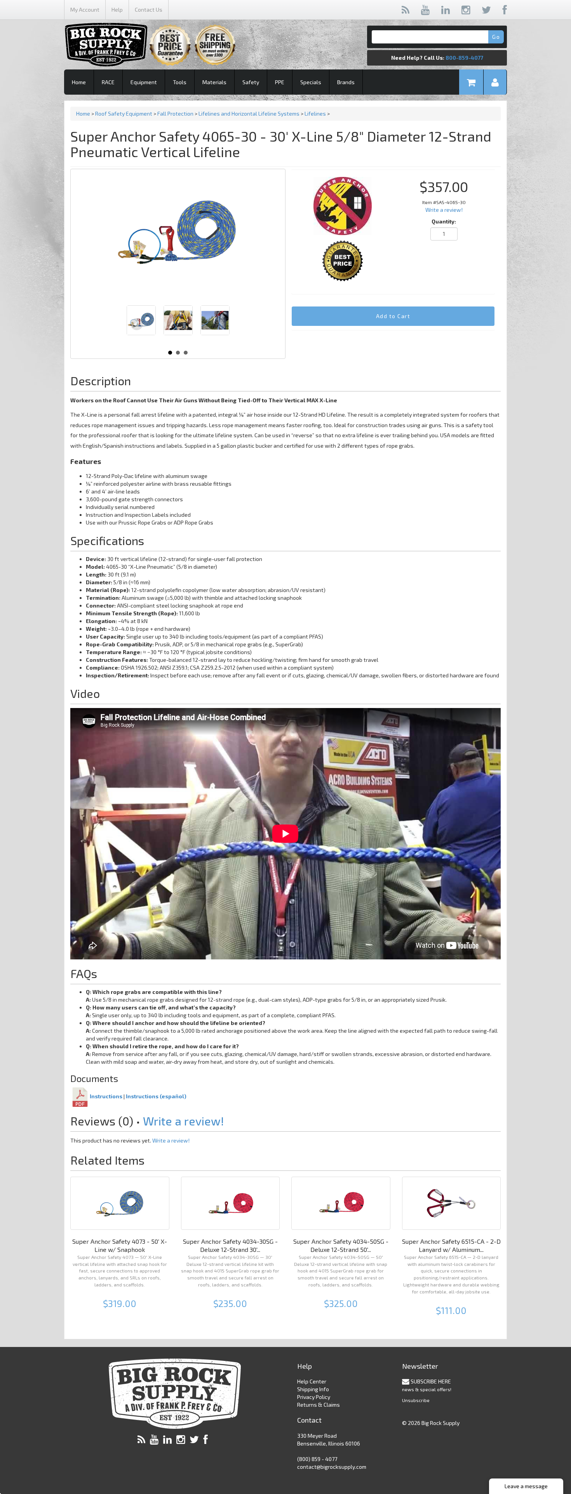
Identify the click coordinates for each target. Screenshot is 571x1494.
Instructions (106, 1096)
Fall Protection (175, 113)
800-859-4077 (464, 57)
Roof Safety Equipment (123, 113)
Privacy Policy (313, 1397)
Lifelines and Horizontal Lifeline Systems (248, 113)
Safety (250, 82)
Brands (346, 82)
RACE (108, 82)
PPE (279, 82)
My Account (84, 9)
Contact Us (148, 9)
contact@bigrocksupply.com (331, 1466)
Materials (214, 82)
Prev (137, 324)
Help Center (311, 1381)
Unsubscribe (416, 1400)
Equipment (144, 82)
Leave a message (526, 1486)
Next (219, 324)
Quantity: (444, 221)
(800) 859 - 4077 (317, 1459)
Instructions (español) (156, 1096)
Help (117, 9)
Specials (310, 82)
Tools (179, 82)
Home (79, 82)
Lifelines (315, 113)
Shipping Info (313, 1389)
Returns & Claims (318, 1404)
